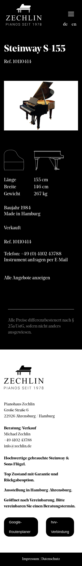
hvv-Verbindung (60, 527)
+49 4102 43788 (18, 440)
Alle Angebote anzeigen (27, 278)
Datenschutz (50, 559)
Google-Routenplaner (19, 527)
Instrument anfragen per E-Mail (36, 260)
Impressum (30, 559)
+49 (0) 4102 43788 (41, 254)
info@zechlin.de (17, 446)
